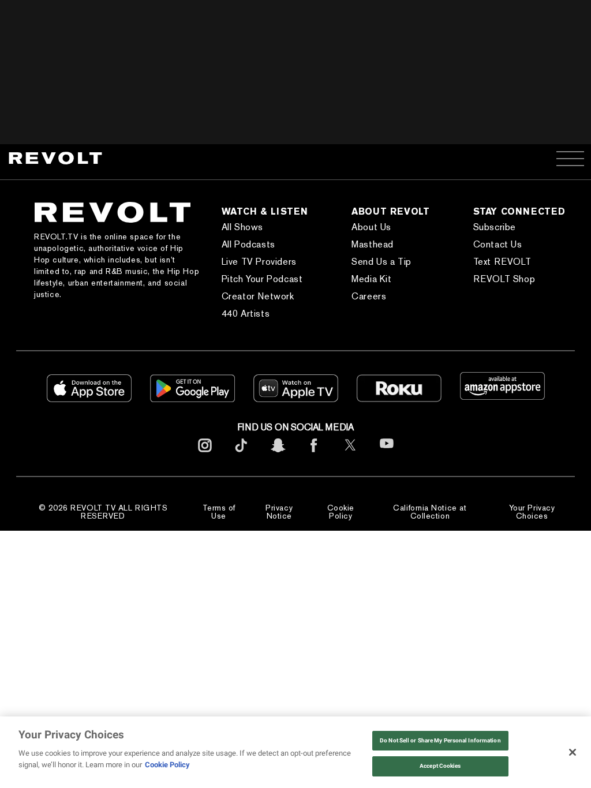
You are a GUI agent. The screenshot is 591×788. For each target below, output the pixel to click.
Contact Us (497, 244)
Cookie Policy (340, 511)
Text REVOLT (502, 262)
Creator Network (258, 296)
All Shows (242, 227)
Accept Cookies (440, 766)
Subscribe (494, 227)
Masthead (372, 244)
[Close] (572, 752)
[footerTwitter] (350, 454)
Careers (368, 296)
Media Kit (371, 279)
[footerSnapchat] (277, 454)
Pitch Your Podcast (262, 279)
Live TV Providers (259, 262)
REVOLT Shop (504, 279)
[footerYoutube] (387, 455)
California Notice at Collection (429, 511)
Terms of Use (219, 511)
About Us (371, 227)
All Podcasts (248, 244)
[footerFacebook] (314, 454)
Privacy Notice (279, 511)
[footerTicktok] (241, 454)
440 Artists (246, 313)
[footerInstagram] (205, 454)
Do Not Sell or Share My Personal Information (440, 740)
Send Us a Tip (381, 262)
